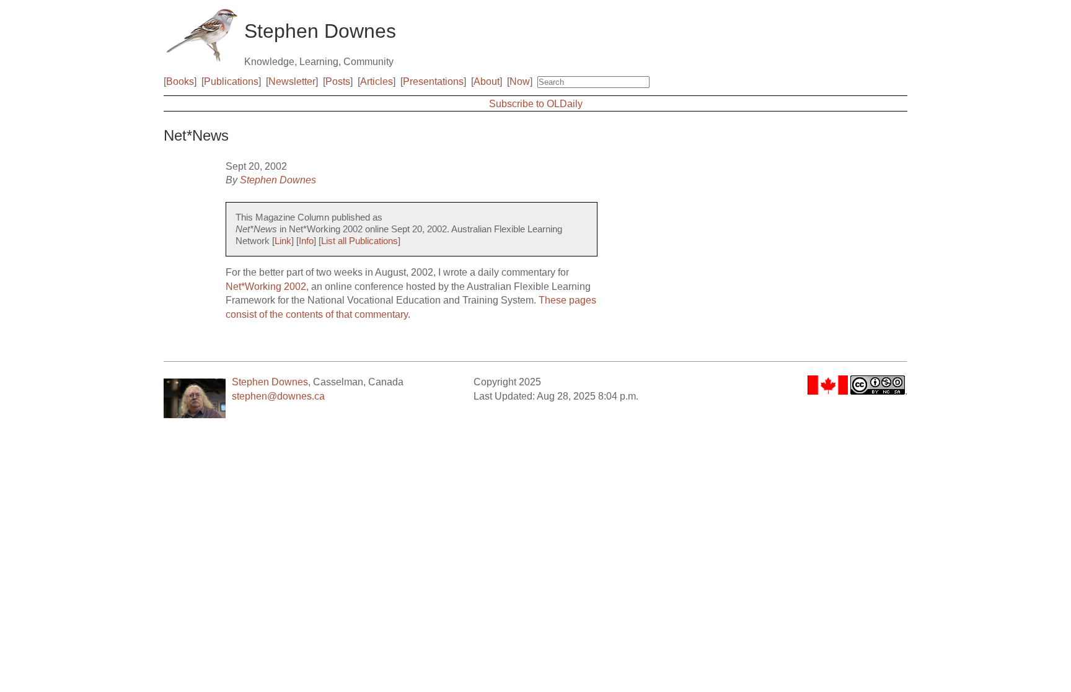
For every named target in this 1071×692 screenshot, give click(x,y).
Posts (337, 81)
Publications (231, 81)
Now (519, 81)
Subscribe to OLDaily (536, 104)
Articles (376, 81)
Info (306, 241)
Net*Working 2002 (266, 286)
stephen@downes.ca (278, 396)
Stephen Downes (278, 180)
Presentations (433, 81)
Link (283, 241)
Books (180, 81)
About (487, 81)
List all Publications (359, 241)
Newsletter (291, 81)
